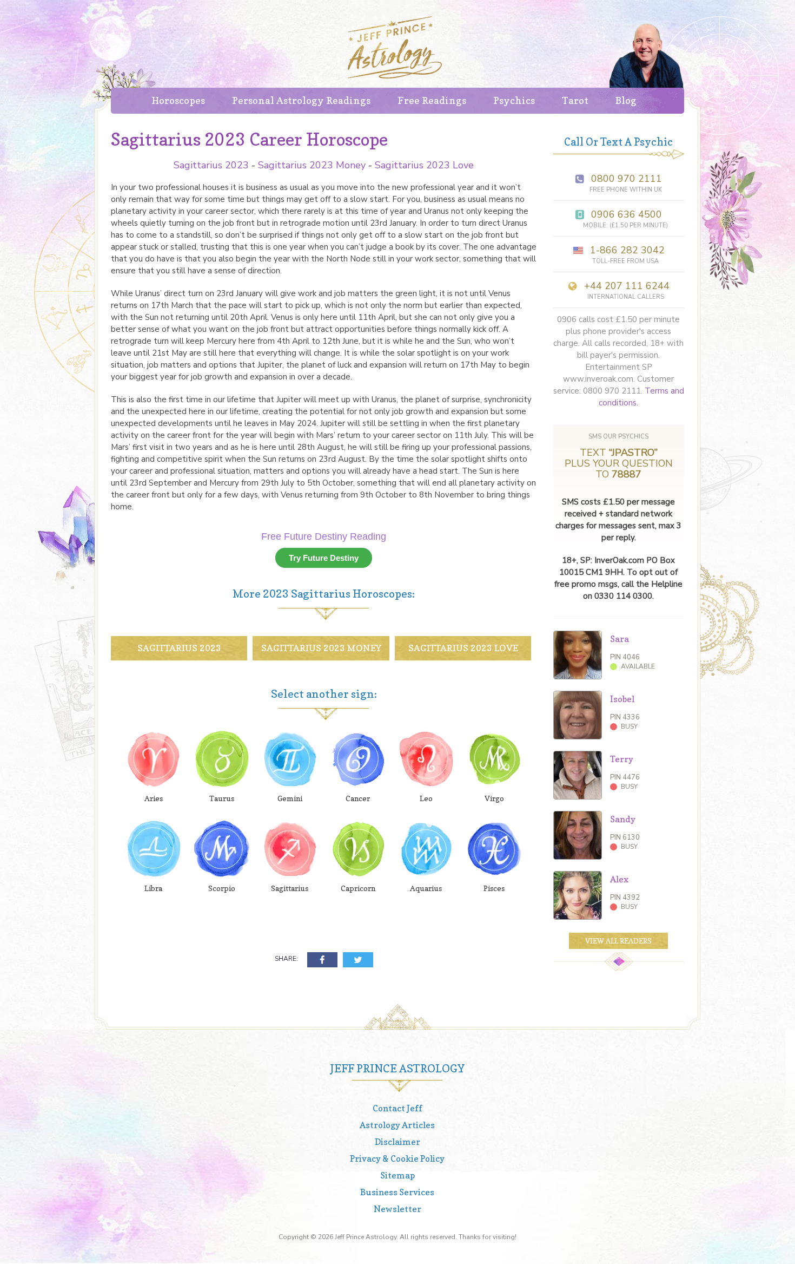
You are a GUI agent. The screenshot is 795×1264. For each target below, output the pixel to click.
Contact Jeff (397, 1108)
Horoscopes (178, 100)
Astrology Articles (397, 1124)
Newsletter (397, 1208)
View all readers (618, 940)
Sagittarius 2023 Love (424, 165)
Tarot (575, 100)
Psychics (514, 100)
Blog (626, 100)
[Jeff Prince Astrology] (395, 47)
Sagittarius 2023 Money (312, 165)
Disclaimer (397, 1141)
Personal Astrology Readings (301, 100)
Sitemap (397, 1175)
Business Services (397, 1192)
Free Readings (432, 100)
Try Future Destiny (324, 557)
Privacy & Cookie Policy (397, 1158)
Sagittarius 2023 (211, 165)
